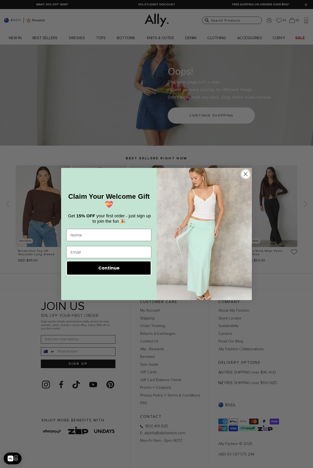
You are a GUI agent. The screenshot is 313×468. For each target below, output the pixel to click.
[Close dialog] (245, 174)
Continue (109, 268)
